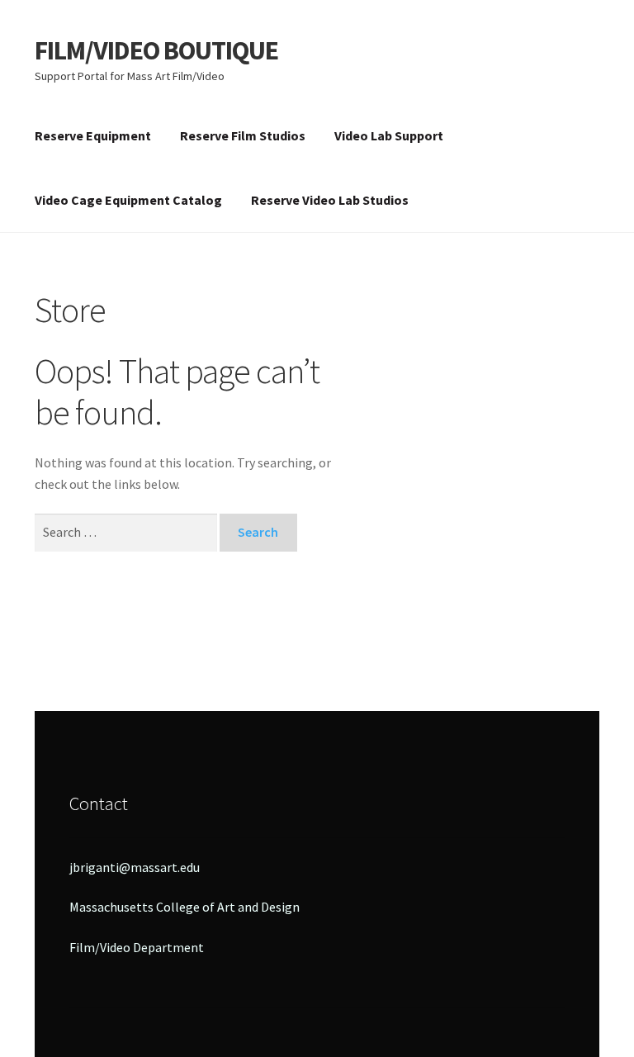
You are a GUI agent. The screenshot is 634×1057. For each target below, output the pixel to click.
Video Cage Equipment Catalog (128, 200)
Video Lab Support (388, 135)
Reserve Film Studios (242, 135)
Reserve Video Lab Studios (330, 200)
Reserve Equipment (93, 135)
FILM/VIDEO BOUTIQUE (156, 50)
